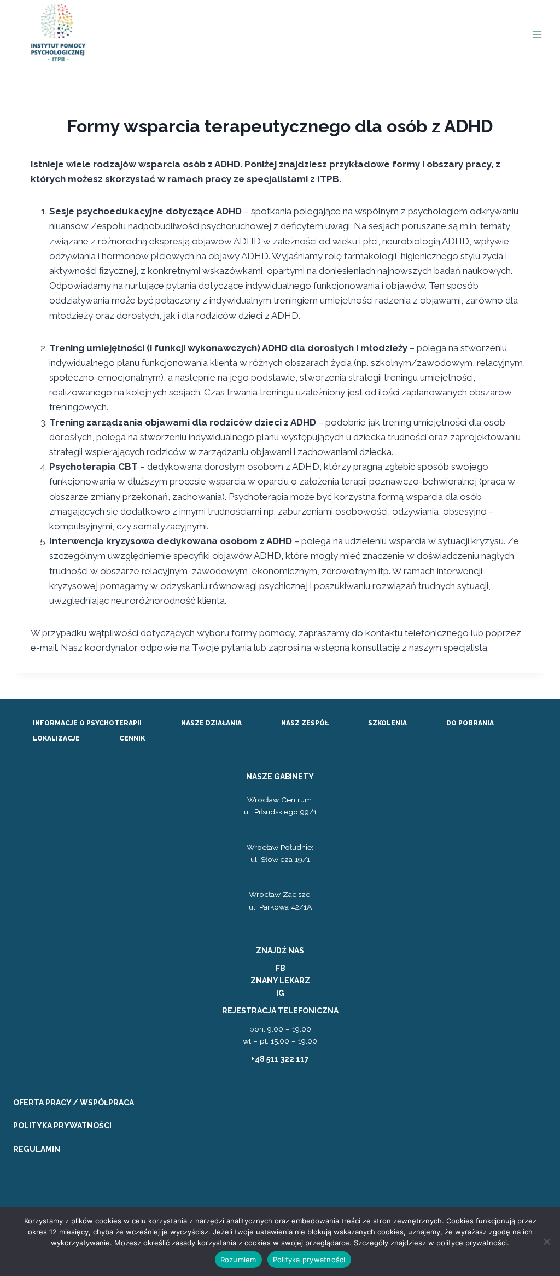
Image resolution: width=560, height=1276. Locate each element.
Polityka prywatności (309, 1259)
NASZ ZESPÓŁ (305, 723)
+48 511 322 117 (280, 1058)
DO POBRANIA (470, 723)
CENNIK (132, 738)
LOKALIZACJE (56, 738)
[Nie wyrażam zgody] (546, 1241)
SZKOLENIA (387, 723)
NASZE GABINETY (280, 776)
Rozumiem (238, 1259)
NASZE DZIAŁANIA (211, 723)
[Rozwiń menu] (537, 34)
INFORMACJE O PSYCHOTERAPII (87, 723)
